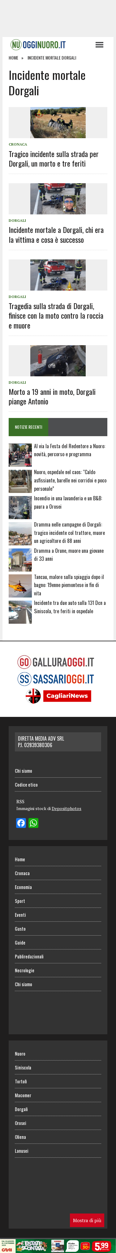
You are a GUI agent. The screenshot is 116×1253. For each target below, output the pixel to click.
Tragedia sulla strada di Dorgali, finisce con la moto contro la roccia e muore (56, 315)
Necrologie (24, 970)
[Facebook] (21, 823)
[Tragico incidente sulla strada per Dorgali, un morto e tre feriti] (58, 134)
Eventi (20, 914)
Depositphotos (66, 808)
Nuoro (20, 1053)
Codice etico (26, 784)
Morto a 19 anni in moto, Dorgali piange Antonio (52, 396)
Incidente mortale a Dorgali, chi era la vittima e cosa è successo (56, 234)
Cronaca (18, 144)
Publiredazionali (29, 956)
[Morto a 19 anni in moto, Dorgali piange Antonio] (58, 372)
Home (20, 859)
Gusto (20, 928)
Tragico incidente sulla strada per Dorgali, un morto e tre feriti (54, 158)
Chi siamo (23, 770)
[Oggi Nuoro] (49, 44)
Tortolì (21, 1081)
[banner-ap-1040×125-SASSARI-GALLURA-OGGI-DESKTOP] (58, 1248)
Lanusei (21, 1150)
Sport (20, 900)
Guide (20, 942)
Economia (23, 886)
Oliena (20, 1136)
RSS (20, 801)
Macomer (23, 1095)
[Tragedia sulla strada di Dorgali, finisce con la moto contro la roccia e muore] (58, 286)
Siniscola (23, 1067)
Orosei (20, 1122)
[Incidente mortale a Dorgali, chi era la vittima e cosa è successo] (58, 210)
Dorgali (17, 220)
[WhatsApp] (33, 823)
